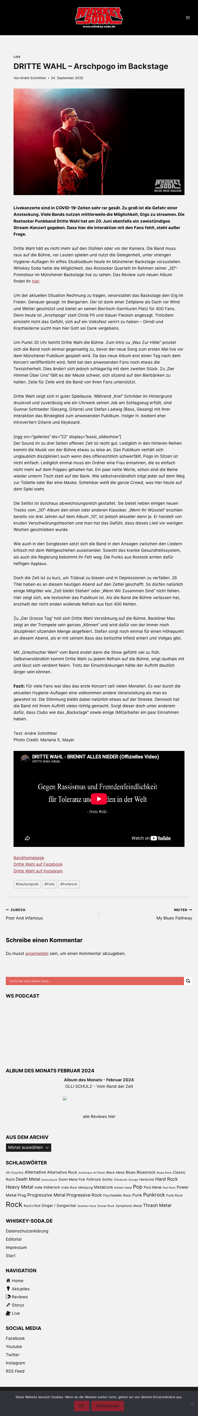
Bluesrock (146, 1172)
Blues (130, 1172)
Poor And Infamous (24, 914)
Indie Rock (69, 1187)
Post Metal (153, 1187)
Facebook (15, 1338)
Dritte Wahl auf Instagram (38, 871)
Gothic (107, 1179)
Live (17, 57)
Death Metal (28, 1179)
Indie (38, 1187)
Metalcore (103, 1187)
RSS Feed (15, 1371)
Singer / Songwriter (59, 1205)
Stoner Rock (105, 1206)
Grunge (133, 1179)
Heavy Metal (19, 1187)
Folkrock (93, 1179)
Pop (137, 1187)
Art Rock (99, 1172)
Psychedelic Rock (117, 1195)
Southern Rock (87, 1206)
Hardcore (146, 1179)
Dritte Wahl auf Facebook (38, 864)
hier (35, 281)
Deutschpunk (27, 884)
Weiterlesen (108, 1405)
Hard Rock (166, 1179)
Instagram (15, 1363)
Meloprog (85, 1187)
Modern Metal (123, 1187)
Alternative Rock (62, 1172)
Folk (82, 1179)
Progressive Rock (84, 1195)
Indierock (51, 1187)
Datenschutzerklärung (27, 1231)
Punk (49, 884)
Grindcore (120, 1179)
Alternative (35, 1172)
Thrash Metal (157, 1205)
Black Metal (115, 1172)
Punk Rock (174, 1195)
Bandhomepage (29, 857)
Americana (85, 1172)
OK (81, 1405)
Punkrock (68, 884)
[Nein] (192, 1403)
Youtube (14, 1346)
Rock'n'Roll (32, 1206)
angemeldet (37, 953)
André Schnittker (33, 78)
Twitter (12, 1354)
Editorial (13, 1239)
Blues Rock (164, 1172)
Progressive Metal (46, 1195)
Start (10, 1255)
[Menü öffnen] (187, 17)
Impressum (16, 1247)
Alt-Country (14, 1172)
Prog (22, 1195)
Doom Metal (68, 1179)
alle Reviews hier (99, 1116)
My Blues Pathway (174, 914)
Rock (14, 1204)
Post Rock (169, 1187)
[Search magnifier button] (188, 981)
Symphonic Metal (129, 1206)
